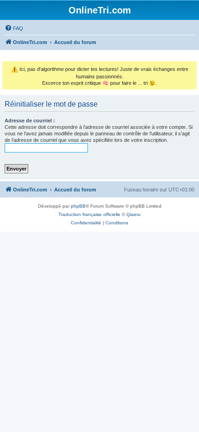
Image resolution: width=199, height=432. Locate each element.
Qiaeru (133, 214)
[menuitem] (14, 28)
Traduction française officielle (89, 214)
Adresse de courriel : (30, 120)
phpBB (78, 206)
